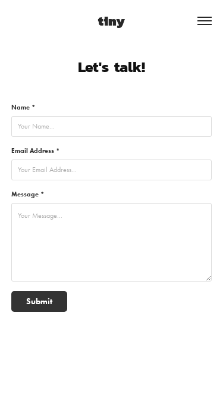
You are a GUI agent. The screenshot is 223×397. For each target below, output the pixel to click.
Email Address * (35, 150)
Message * (27, 194)
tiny (111, 20)
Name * (23, 107)
